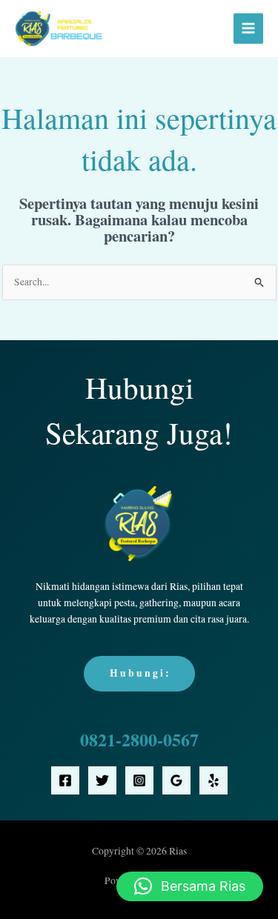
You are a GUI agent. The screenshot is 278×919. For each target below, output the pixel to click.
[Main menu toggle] (249, 28)
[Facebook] (65, 780)
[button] (189, 886)
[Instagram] (139, 780)
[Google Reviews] (176, 780)
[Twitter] (102, 780)
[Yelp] (213, 780)
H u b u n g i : (139, 673)
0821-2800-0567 (139, 739)
